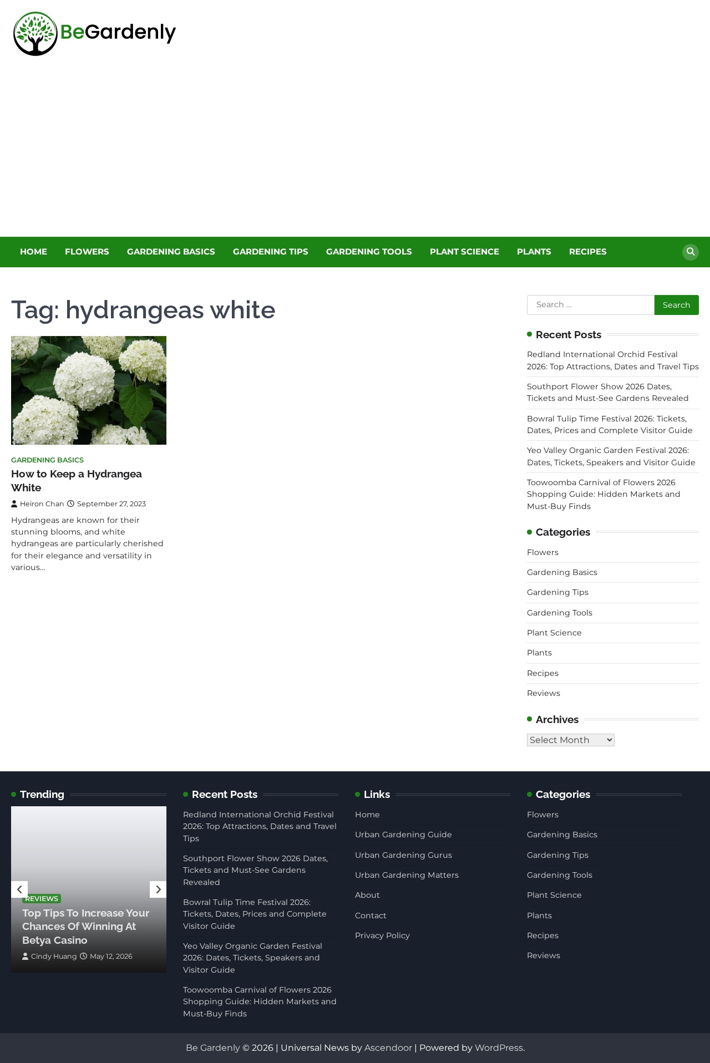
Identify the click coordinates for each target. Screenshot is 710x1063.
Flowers (87, 251)
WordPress (499, 1047)
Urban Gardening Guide (403, 835)
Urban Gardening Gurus (403, 855)
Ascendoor (388, 1047)
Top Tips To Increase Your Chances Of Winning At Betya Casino (85, 926)
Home (33, 251)
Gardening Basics (171, 251)
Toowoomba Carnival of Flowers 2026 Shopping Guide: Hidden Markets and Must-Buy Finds (604, 494)
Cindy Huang (54, 956)
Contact (371, 915)
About (367, 895)
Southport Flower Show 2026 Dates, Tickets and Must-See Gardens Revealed (255, 870)
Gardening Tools (369, 251)
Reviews (543, 693)
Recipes (588, 251)
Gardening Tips (270, 251)
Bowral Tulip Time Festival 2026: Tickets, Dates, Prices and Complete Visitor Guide (255, 914)
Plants (534, 251)
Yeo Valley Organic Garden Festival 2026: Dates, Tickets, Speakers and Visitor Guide (252, 958)
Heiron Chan (42, 504)
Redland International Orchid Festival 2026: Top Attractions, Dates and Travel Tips (260, 826)
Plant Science (464, 251)
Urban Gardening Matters (407, 875)
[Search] (690, 252)
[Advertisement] (355, 153)
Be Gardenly (213, 1047)
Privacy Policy (382, 935)
